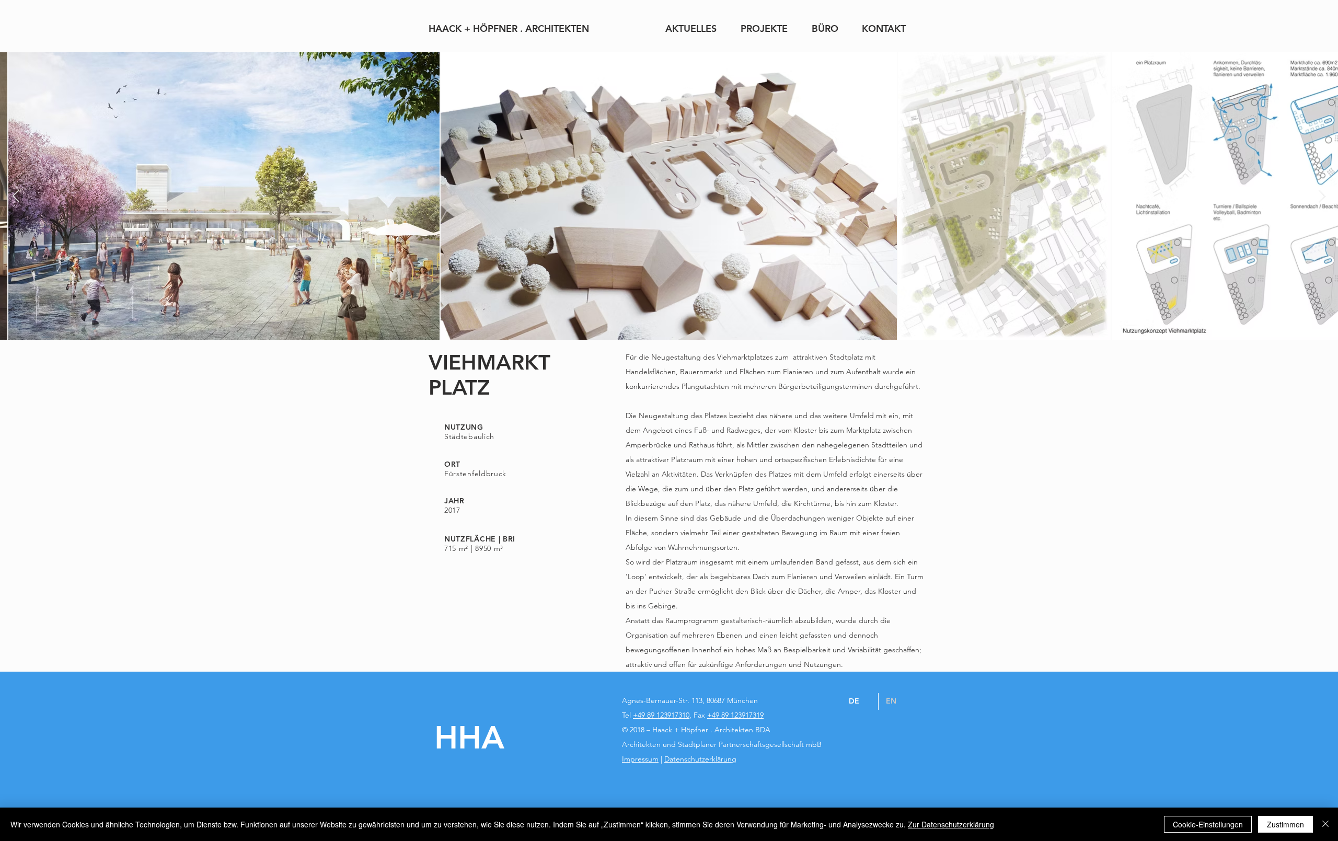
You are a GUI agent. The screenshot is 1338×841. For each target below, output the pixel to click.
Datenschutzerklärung (700, 759)
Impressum (640, 759)
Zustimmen (1285, 824)
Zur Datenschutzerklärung (951, 824)
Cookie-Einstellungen (1208, 824)
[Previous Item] (16, 195)
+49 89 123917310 (661, 715)
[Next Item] (1322, 195)
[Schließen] (1325, 824)
